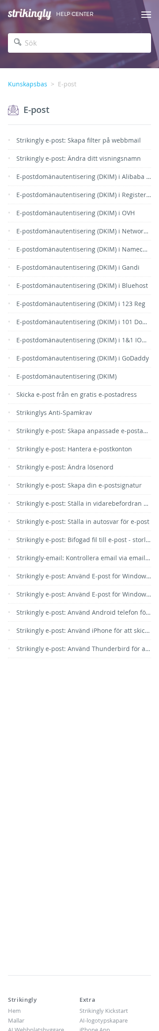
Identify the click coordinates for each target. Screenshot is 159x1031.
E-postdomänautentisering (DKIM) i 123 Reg (80, 303)
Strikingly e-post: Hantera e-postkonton (74, 449)
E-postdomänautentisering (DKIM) (66, 376)
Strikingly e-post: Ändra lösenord (65, 467)
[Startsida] (29, 14)
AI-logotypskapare (104, 1020)
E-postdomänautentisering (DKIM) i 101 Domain (86, 322)
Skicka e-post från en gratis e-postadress (76, 394)
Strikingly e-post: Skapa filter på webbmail (78, 140)
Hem (14, 1011)
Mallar (16, 1020)
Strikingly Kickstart (104, 1011)
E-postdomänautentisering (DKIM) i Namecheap (87, 249)
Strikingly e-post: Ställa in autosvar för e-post (82, 521)
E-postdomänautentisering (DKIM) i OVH (75, 213)
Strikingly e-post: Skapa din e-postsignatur (79, 485)
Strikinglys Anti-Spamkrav (54, 412)
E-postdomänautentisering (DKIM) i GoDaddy (82, 358)
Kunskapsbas (27, 84)
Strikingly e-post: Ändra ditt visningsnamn (78, 158)
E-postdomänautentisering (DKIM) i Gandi (78, 267)
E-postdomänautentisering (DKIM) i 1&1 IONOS (85, 340)
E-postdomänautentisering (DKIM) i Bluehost (82, 285)
